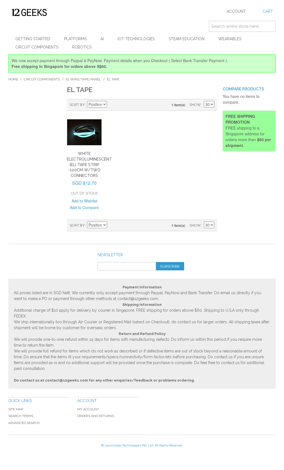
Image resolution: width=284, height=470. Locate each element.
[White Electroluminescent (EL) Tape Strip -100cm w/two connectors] (84, 132)
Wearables (229, 39)
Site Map (15, 409)
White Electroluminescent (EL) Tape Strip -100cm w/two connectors (89, 164)
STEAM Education (186, 39)
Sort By (77, 105)
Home (13, 79)
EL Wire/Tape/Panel (83, 79)
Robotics (82, 47)
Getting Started (32, 39)
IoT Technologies (136, 39)
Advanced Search (24, 423)
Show (195, 105)
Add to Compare (84, 207)
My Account (88, 409)
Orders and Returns (95, 416)
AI (102, 39)
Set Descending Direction (112, 105)
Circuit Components (36, 47)
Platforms (75, 39)
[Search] (270, 26)
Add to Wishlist (84, 201)
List (131, 105)
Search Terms (20, 416)
